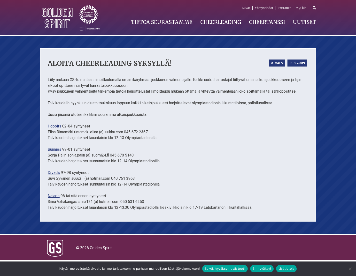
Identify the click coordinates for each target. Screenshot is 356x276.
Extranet (284, 8)
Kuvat (246, 8)
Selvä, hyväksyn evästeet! (225, 268)
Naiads (54, 196)
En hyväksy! (262, 268)
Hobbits (54, 126)
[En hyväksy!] (350, 268)
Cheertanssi (267, 22)
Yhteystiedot (264, 8)
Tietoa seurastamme (162, 22)
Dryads (54, 172)
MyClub (301, 8)
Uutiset (304, 22)
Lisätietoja (286, 268)
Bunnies (54, 149)
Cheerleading (220, 22)
